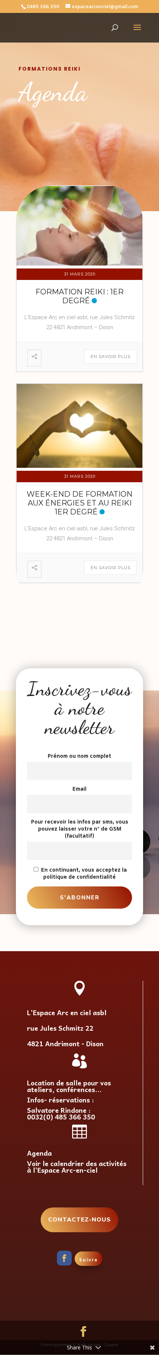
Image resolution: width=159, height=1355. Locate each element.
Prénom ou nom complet (79, 756)
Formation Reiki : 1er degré (79, 296)
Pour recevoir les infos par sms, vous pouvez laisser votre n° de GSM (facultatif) (79, 829)
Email (79, 789)
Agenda (39, 1153)
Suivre (88, 1260)
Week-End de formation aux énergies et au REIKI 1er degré (79, 503)
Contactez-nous (79, 1220)
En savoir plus (111, 356)
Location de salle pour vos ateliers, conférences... (69, 1086)
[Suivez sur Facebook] (64, 1258)
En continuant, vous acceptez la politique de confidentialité (83, 874)
